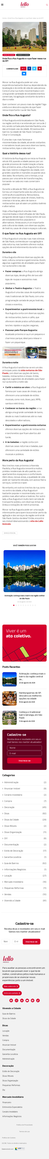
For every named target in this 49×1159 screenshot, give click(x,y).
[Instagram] (16, 1000)
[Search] (47, 5)
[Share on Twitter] (34, 68)
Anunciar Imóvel (25, 788)
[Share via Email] (24, 73)
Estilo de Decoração (25, 850)
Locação (25, 875)
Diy (3, 1090)
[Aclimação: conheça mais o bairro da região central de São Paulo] (24, 571)
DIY (25, 838)
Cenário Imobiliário (25, 794)
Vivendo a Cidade (25, 900)
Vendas (25, 894)
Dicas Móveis (25, 826)
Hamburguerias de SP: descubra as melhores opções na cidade (30, 695)
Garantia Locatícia (25, 857)
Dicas (25, 813)
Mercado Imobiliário (25, 881)
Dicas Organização (25, 832)
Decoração (25, 807)
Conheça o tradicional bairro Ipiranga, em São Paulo (30, 715)
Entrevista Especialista (12, 1107)
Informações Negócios (25, 869)
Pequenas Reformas (25, 888)
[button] (11, 986)
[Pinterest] (32, 1000)
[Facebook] (11, 1000)
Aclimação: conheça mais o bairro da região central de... (32, 676)
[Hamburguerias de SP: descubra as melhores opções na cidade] (9, 698)
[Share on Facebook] (29, 68)
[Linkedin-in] (22, 1000)
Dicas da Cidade (25, 819)
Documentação (25, 844)
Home (4, 18)
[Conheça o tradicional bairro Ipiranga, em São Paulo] (9, 718)
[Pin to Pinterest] (39, 68)
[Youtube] (27, 1000)
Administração (25, 782)
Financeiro (6, 1102)
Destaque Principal (10, 533)
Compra (25, 801)
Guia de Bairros (25, 863)
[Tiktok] (38, 1000)
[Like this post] (24, 68)
